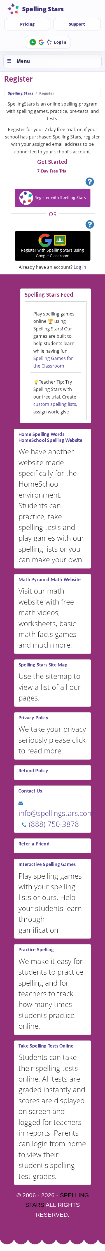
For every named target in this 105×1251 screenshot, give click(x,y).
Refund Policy (33, 771)
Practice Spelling (36, 950)
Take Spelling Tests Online (45, 1046)
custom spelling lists (54, 404)
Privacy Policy (33, 718)
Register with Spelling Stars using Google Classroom (52, 252)
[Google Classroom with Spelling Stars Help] (90, 226)
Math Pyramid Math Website (49, 580)
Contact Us (30, 791)
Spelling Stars (20, 93)
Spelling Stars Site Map (43, 665)
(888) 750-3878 (53, 824)
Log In (80, 267)
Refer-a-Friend (34, 844)
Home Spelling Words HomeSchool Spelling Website (50, 437)
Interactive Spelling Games (47, 864)
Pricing (27, 24)
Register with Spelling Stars (59, 197)
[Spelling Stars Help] (90, 183)
